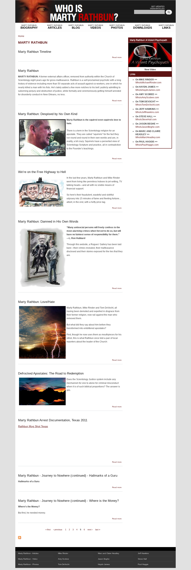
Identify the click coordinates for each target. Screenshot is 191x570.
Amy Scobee (63, 559)
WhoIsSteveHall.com (145, 119)
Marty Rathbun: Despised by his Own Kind (47, 114)
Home (21, 36)
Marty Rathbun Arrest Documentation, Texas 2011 (52, 420)
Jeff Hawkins (143, 553)
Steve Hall (142, 559)
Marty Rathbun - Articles (28, 553)
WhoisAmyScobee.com (147, 97)
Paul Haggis (143, 564)
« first (48, 529)
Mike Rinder (63, 553)
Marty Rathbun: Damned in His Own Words (48, 221)
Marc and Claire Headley (108, 553)
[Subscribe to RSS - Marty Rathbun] (19, 536)
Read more (117, 57)
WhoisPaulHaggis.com (147, 145)
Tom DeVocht (63, 564)
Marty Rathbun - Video (27, 559)
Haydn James (104, 564)
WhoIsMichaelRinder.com (148, 82)
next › (90, 529)
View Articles (157, 8)
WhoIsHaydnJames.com (147, 90)
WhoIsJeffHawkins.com (147, 112)
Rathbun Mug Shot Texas (33, 426)
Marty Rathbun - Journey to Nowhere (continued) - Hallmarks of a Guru (67, 475)
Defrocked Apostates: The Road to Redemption (51, 373)
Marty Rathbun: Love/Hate (36, 302)
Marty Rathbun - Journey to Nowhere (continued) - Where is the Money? (68, 501)
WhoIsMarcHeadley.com (147, 137)
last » (97, 529)
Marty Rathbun (28, 71)
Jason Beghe (103, 559)
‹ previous (57, 529)
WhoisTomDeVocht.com (147, 104)
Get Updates (158, 6)
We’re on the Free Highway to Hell (42, 172)
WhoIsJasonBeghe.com (147, 127)
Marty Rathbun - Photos (28, 564)
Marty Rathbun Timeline (34, 51)
